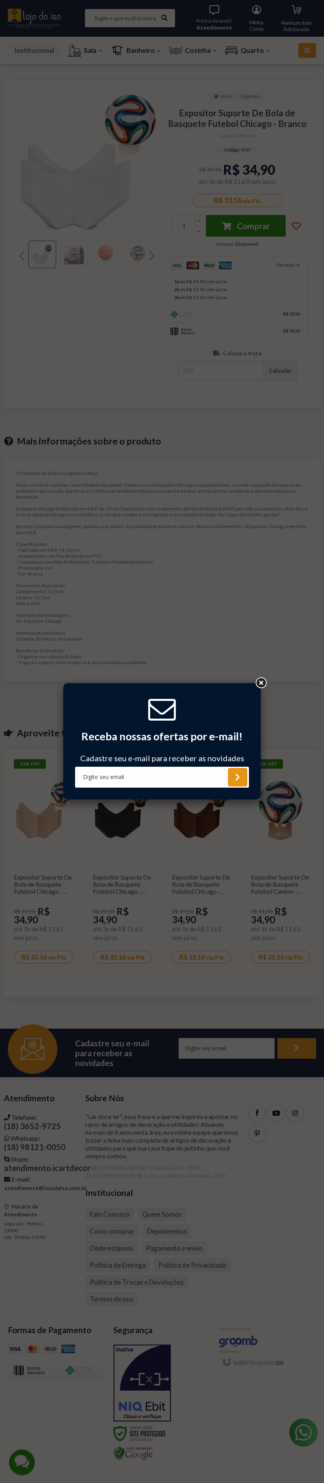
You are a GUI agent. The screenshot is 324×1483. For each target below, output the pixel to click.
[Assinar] (237, 777)
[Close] (261, 683)
